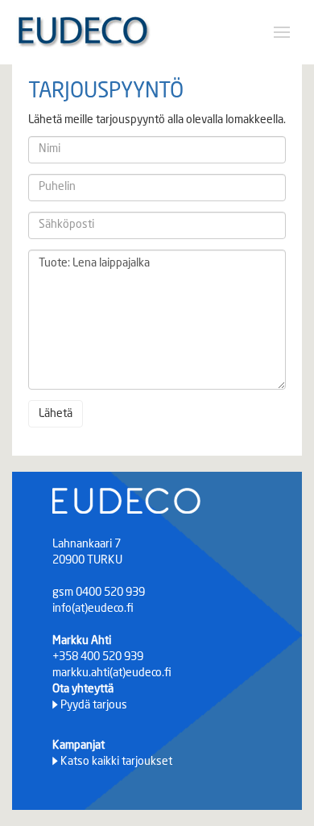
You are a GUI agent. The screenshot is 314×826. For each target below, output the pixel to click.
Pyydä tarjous (93, 705)
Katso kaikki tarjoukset (116, 761)
